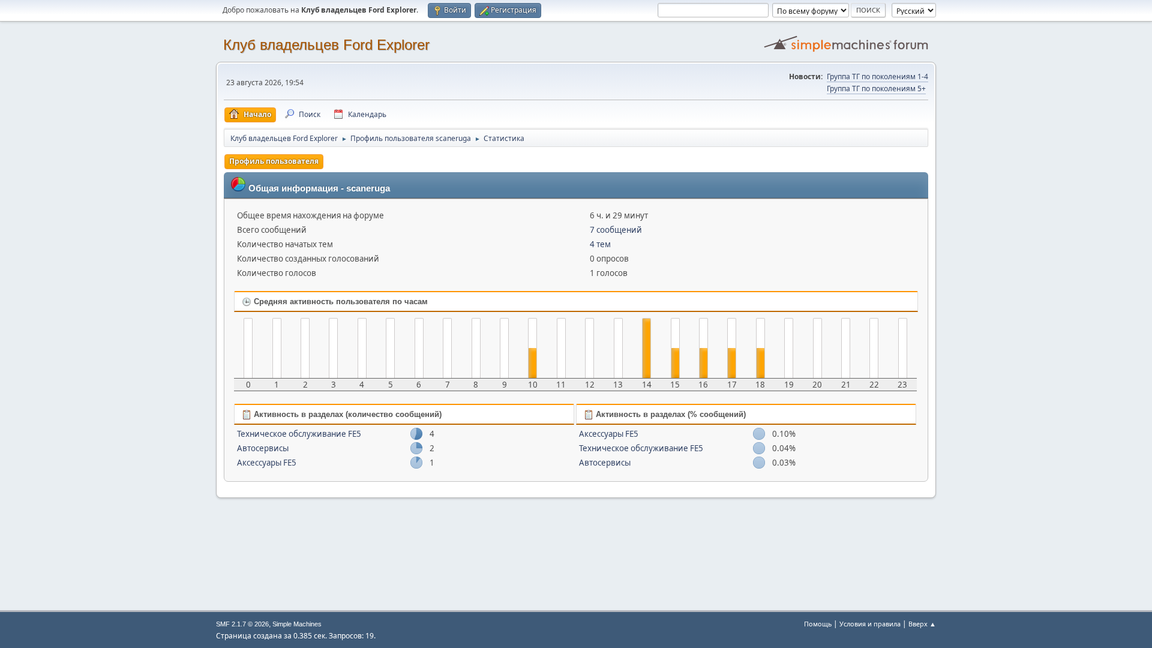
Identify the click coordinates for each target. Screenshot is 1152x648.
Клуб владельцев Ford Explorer (326, 45)
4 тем (600, 244)
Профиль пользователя (274, 161)
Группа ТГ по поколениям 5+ (876, 88)
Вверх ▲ (922, 623)
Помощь (818, 623)
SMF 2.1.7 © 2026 (242, 624)
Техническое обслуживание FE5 (299, 433)
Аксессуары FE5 (266, 462)
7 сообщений (616, 229)
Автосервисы (263, 448)
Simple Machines (297, 624)
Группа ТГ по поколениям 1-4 (877, 76)
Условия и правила (870, 623)
